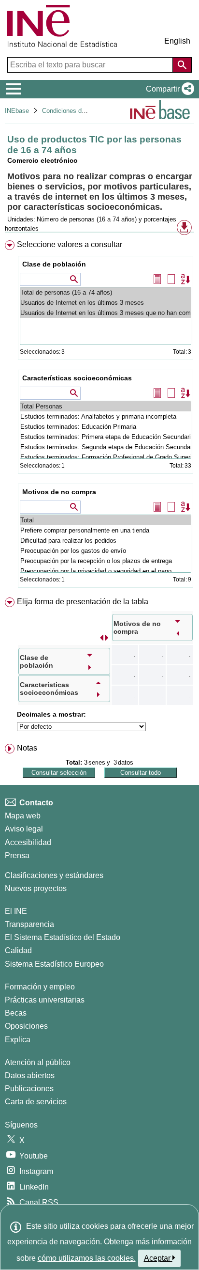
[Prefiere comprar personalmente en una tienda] (105, 530)
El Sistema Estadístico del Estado (62, 937)
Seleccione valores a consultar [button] (69, 244)
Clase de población (54, 264)
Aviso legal (24, 829)
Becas (16, 1013)
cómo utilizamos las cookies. (87, 1258)
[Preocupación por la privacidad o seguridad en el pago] (105, 571)
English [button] (177, 41)
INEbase (17, 110)
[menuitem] (99, 416)
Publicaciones (29, 1088)
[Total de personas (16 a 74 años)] (105, 292)
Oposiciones (26, 1026)
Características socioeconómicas (77, 378)
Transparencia (29, 924)
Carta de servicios (36, 1102)
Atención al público (38, 1062)
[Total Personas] (105, 406)
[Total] (105, 520)
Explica (17, 1039)
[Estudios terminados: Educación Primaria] (105, 427)
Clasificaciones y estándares (54, 875)
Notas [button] (27, 748)
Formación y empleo (40, 987)
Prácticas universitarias (45, 1000)
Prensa (17, 855)
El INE (16, 911)
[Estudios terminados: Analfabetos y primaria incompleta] (105, 416)
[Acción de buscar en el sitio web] (182, 65)
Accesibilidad (28, 842)
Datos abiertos (30, 1075)
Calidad (18, 950)
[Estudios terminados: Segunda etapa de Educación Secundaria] (105, 447)
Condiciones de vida (70, 110)
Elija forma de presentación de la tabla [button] (82, 601)
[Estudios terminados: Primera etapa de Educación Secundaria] (105, 437)
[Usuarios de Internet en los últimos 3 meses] (105, 303)
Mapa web (23, 816)
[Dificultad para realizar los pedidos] (105, 540)
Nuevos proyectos (36, 888)
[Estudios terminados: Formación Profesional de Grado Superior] (105, 457)
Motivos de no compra (59, 492)
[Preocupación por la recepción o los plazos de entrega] (105, 561)
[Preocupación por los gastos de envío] (105, 551)
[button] (168, 89)
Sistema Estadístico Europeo (54, 964)
